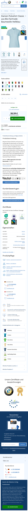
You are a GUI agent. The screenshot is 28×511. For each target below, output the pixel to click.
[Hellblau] (5, 86)
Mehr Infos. (20, 194)
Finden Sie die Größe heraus (11, 182)
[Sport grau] (12, 89)
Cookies (11, 491)
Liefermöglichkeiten (15, 109)
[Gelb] (22, 82)
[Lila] (19, 82)
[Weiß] (5, 82)
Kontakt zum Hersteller (8, 252)
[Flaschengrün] (9, 89)
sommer (20, 241)
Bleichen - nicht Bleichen (11, 263)
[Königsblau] (2, 86)
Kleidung (6, 11)
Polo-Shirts (12, 11)
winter (23, 242)
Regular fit (23, 245)
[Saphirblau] (9, 86)
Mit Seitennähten (16, 245)
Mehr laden (3, 72)
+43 (11, 294)
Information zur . (14, 449)
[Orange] (15, 82)
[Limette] (5, 89)
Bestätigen (23, 444)
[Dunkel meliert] (15, 86)
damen (23, 234)
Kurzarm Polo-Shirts (21, 11)
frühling (16, 241)
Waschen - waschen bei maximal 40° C (14, 259)
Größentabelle (24, 94)
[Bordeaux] (19, 86)
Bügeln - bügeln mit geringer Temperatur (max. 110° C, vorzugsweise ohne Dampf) (15, 271)
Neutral (23, 231)
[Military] (2, 89)
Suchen (24, 6)
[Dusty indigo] (12, 86)
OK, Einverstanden (13, 507)
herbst (23, 241)
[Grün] (12, 82)
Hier (4, 502)
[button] (26, 38)
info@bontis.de (10, 288)
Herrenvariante (6, 165)
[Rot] (9, 82)
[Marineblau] (22, 86)
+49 (11, 284)
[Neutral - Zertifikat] (14, 178)
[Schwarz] (2, 82)
